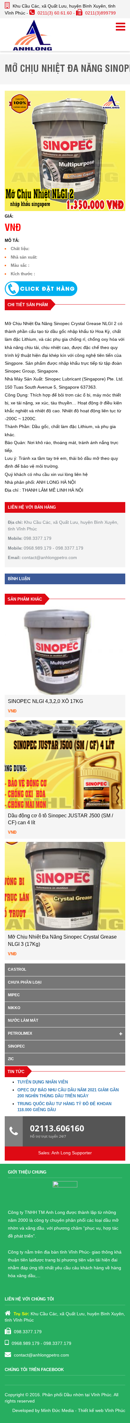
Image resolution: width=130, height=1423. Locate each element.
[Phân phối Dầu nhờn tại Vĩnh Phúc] (32, 34)
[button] (65, 288)
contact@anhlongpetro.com (41, 1354)
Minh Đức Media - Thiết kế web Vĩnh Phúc (83, 1410)
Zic (11, 1059)
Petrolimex (20, 1033)
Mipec (14, 995)
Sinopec (16, 1046)
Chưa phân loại (24, 982)
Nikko (14, 1008)
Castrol (17, 969)
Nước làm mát (23, 1020)
